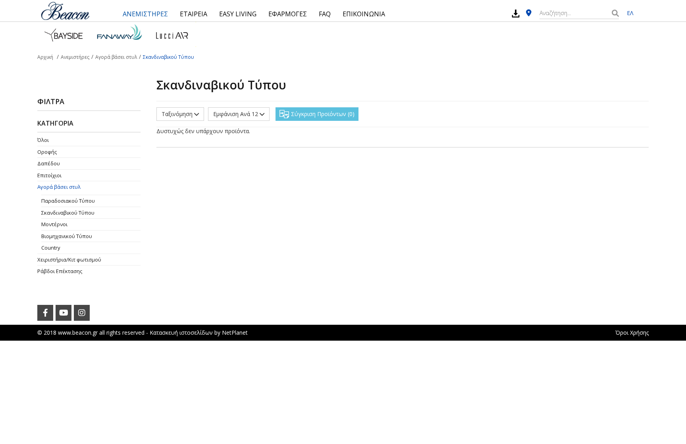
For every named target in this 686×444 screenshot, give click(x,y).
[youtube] (63, 313)
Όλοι (43, 139)
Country (50, 247)
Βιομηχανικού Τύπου (66, 236)
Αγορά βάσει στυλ (59, 186)
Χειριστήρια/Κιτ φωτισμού (69, 259)
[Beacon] (65, 10)
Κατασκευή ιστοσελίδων (181, 332)
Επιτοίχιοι (49, 175)
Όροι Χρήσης (632, 332)
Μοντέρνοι (54, 224)
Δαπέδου (48, 163)
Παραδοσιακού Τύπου (68, 200)
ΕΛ (630, 13)
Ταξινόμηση (178, 114)
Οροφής (47, 151)
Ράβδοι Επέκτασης (59, 271)
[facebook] (45, 313)
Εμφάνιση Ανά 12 (236, 114)
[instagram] (82, 313)
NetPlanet (235, 332)
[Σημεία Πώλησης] (529, 13)
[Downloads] (516, 13)
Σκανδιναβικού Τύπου (67, 212)
